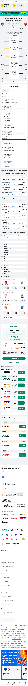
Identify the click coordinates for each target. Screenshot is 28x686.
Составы (15, 81)
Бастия (7, 201)
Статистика (23, 81)
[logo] (5, 5)
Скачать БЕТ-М (5, 604)
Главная (3, 8)
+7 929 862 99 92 (16, 639)
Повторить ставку (14, 358)
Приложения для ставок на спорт (10, 574)
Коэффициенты (6, 81)
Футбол (13, 8)
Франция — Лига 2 (20, 8)
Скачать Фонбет (5, 593)
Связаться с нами (8, 620)
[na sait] (21, 372)
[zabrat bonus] (22, 426)
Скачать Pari (4, 581)
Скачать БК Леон (6, 596)
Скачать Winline (5, 585)
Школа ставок (5, 577)
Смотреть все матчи (7, 317)
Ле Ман (21, 201)
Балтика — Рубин (8, 1)
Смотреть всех (6, 413)
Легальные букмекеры (7, 566)
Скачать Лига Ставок (7, 600)
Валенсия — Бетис (20, 1)
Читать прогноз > (14, 362)
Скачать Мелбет (5, 589)
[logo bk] (6, 426)
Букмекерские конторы (7, 562)
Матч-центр (8, 8)
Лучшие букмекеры (6, 570)
